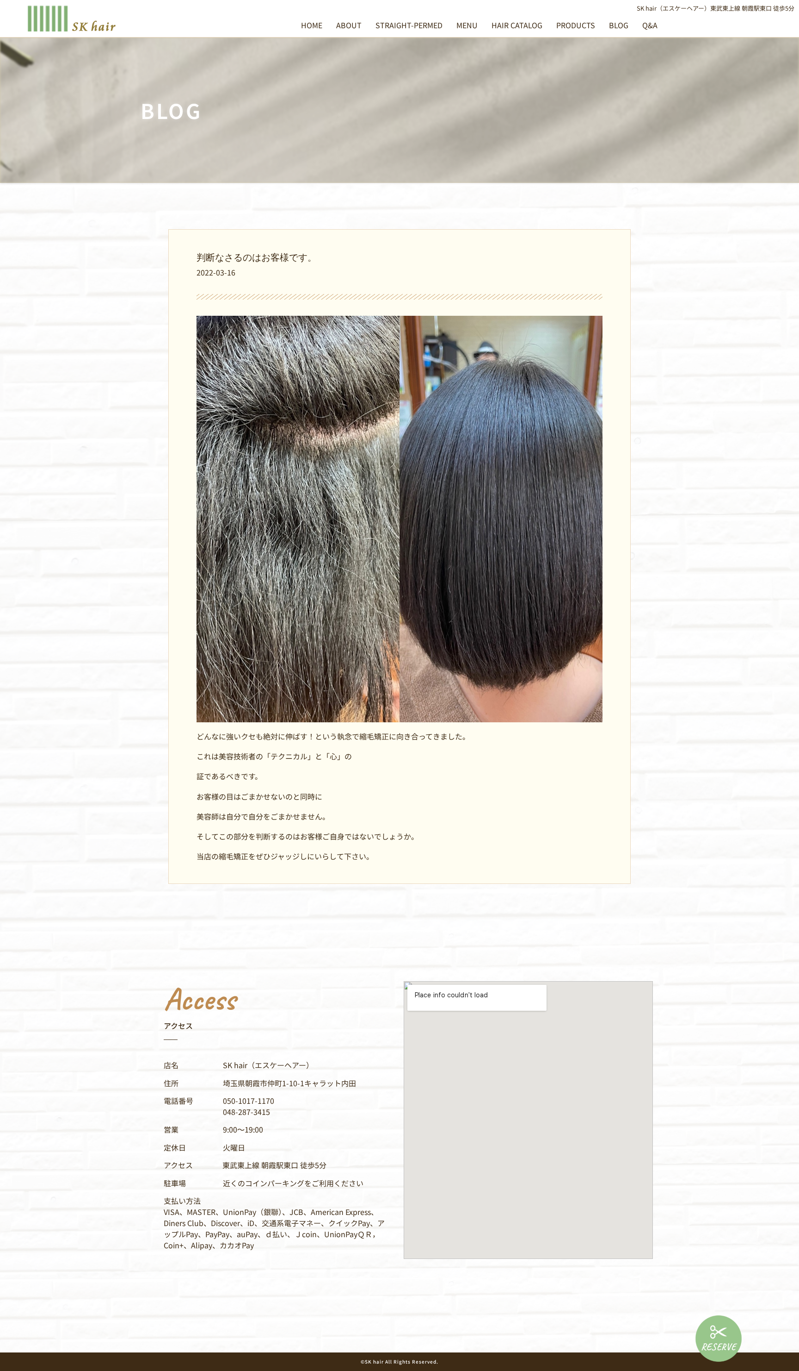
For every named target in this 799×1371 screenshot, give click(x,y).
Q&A (650, 25)
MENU (467, 25)
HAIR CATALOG (517, 25)
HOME (311, 25)
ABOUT (349, 25)
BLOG (618, 25)
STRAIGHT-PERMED (409, 25)
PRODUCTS (575, 25)
